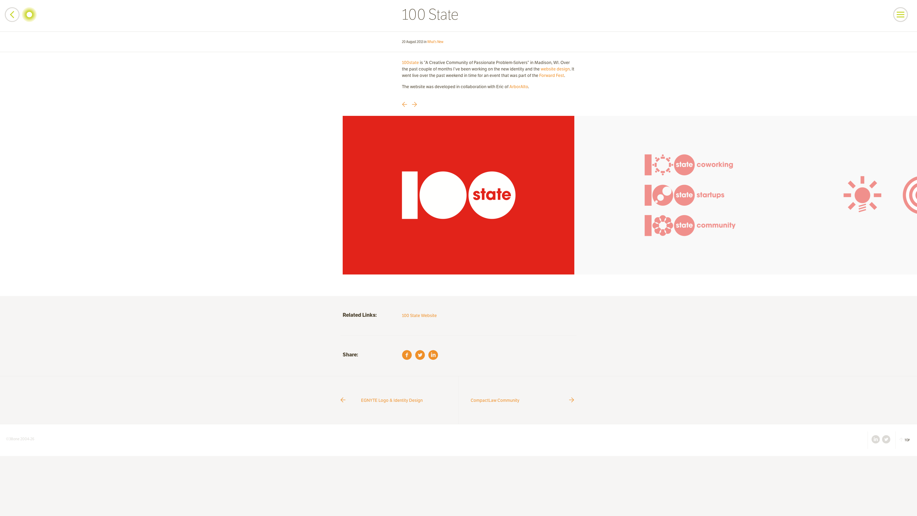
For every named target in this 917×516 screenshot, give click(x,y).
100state (410, 62)
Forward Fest (551, 75)
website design (555, 69)
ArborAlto (518, 86)
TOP (907, 440)
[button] (900, 14)
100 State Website (419, 315)
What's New (435, 41)
